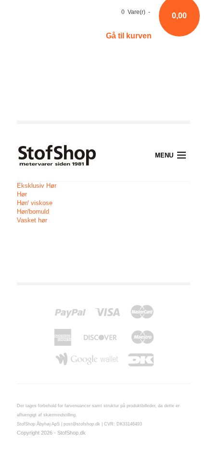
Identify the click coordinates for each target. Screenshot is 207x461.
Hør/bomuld (33, 211)
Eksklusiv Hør (36, 185)
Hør (22, 194)
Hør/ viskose (34, 202)
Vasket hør (32, 220)
